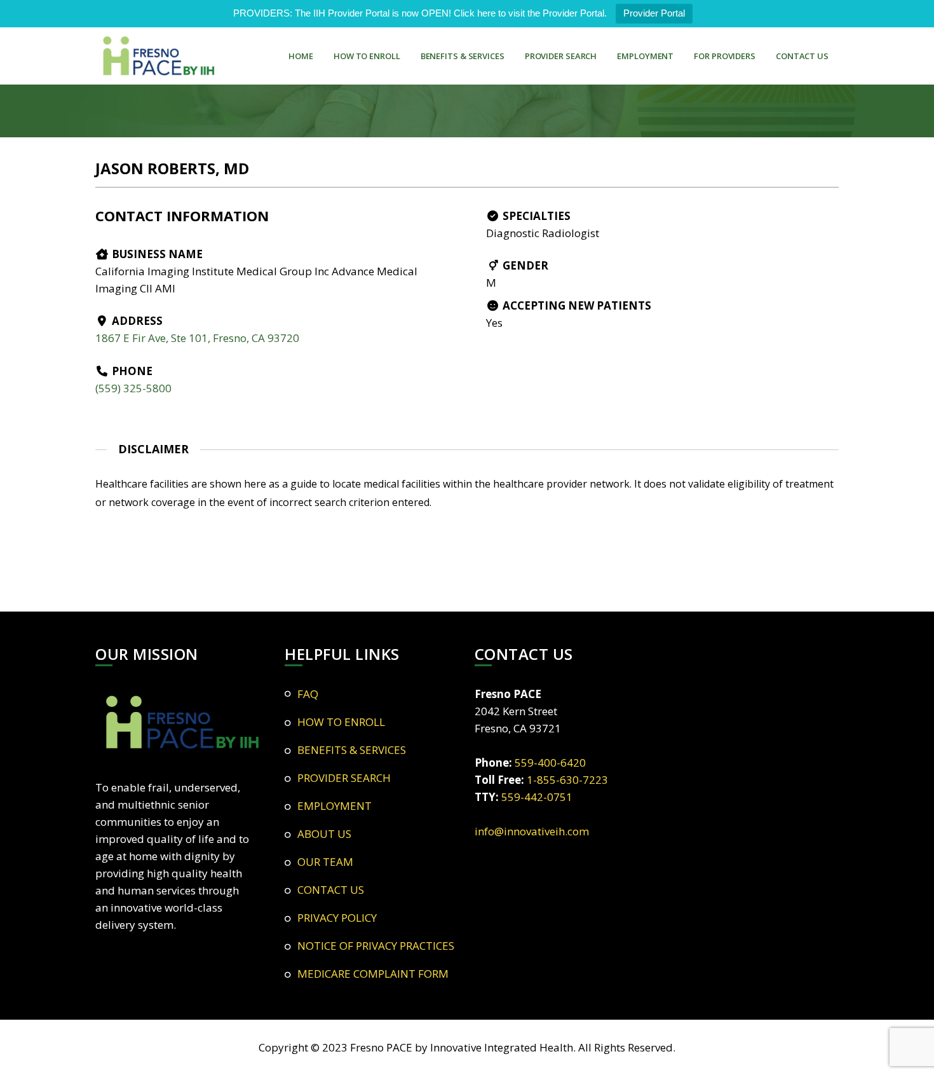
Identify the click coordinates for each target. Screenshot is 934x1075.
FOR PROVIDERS (724, 56)
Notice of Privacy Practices (375, 945)
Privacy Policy (337, 917)
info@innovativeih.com (532, 831)
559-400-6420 (550, 762)
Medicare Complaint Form (373, 973)
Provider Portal (654, 13)
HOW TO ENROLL (367, 56)
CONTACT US (802, 56)
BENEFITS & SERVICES (462, 56)
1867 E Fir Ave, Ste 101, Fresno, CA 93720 (197, 338)
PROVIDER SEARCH (561, 56)
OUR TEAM (325, 861)
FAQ (307, 694)
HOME (300, 56)
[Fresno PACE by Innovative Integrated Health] (158, 56)
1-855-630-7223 (567, 779)
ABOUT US (324, 833)
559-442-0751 (536, 797)
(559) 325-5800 (133, 388)
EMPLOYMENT (645, 56)
